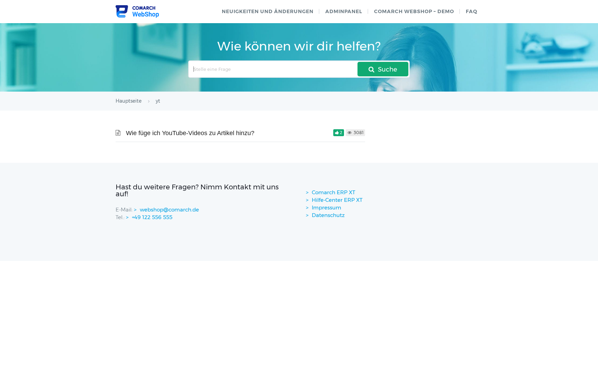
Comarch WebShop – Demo (414, 11)
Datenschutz (328, 215)
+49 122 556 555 (152, 217)
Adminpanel (343, 11)
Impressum (326, 207)
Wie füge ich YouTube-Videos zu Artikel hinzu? (190, 133)
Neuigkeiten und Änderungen (268, 11)
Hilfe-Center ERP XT (337, 200)
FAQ (471, 11)
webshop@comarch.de (169, 209)
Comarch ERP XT (333, 192)
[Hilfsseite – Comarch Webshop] (137, 11)
